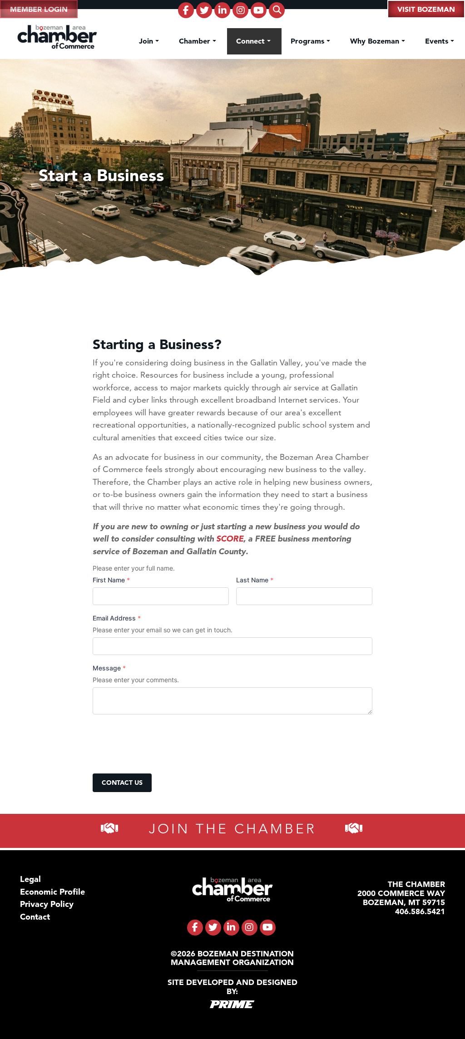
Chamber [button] (196, 40)
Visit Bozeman (426, 9)
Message (109, 668)
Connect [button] (251, 40)
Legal (30, 879)
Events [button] (437, 40)
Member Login (39, 9)
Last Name (254, 580)
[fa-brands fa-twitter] (204, 10)
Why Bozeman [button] (375, 40)
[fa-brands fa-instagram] (240, 10)
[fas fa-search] (277, 10)
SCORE (229, 538)
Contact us (122, 782)
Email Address (117, 618)
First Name (111, 580)
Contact (35, 916)
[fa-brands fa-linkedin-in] (222, 10)
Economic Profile (52, 891)
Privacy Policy (47, 904)
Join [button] (147, 40)
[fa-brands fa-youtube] (259, 10)
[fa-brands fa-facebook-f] (186, 10)
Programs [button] (308, 40)
